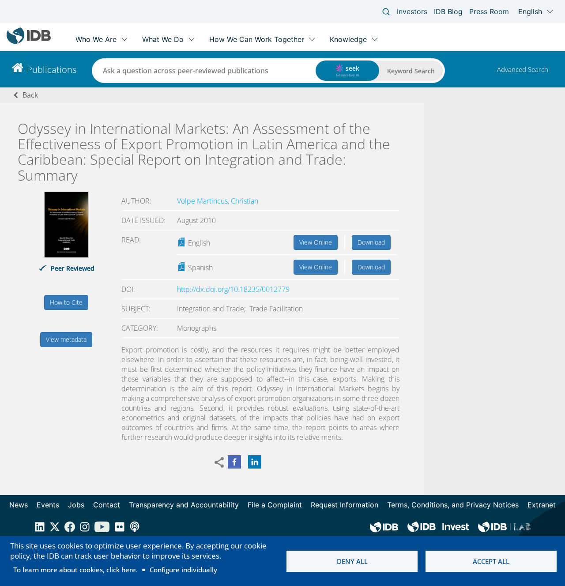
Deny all (352, 561)
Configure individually (183, 569)
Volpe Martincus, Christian (217, 201)
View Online (315, 242)
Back (30, 95)
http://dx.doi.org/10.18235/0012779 (233, 289)
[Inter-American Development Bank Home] (29, 42)
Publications (51, 70)
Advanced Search (522, 69)
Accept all (491, 561)
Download (371, 242)
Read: (131, 240)
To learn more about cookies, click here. (75, 569)
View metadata (66, 339)
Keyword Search (411, 71)
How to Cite (66, 302)
